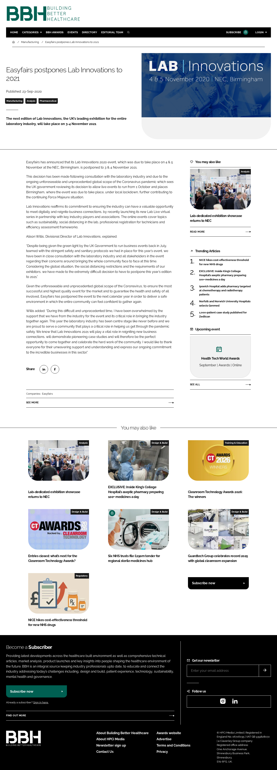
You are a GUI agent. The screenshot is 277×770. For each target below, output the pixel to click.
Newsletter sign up (111, 745)
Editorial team (112, 32)
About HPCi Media (110, 739)
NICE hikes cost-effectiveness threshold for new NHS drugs (224, 262)
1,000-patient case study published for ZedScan (223, 314)
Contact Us (105, 752)
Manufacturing (14, 101)
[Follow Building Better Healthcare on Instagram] (223, 702)
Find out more (16, 715)
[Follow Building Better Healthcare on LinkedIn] (235, 702)
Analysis (31, 101)
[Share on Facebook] (55, 369)
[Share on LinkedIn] (44, 369)
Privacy (162, 752)
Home (14, 32)
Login (259, 32)
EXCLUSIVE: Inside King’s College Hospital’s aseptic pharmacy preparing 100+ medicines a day (222, 275)
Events (73, 32)
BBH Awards (54, 32)
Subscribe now (203, 583)
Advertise (164, 739)
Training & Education (236, 443)
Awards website (169, 733)
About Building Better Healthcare (122, 733)
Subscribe (233, 32)
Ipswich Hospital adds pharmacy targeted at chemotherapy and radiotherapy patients (225, 290)
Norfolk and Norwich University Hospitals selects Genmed (224, 303)
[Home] (13, 42)
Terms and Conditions (173, 745)
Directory (89, 32)
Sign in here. (40, 702)
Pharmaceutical (48, 101)
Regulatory (82, 576)
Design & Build (159, 443)
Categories (30, 32)
